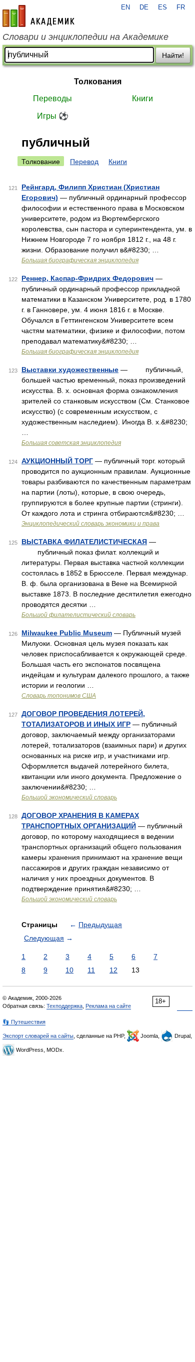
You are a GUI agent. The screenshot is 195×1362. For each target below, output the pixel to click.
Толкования (98, 81)
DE (144, 7)
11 (91, 970)
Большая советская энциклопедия (71, 442)
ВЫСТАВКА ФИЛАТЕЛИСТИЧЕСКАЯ (84, 542)
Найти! (173, 55)
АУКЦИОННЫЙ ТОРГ (57, 461)
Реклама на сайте (108, 1006)
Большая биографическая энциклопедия (80, 260)
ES (162, 7)
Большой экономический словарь (69, 797)
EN (125, 7)
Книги (142, 98)
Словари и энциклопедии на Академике (85, 37)
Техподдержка (64, 1006)
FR (180, 7)
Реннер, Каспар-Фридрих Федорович (88, 278)
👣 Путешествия (24, 1022)
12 (114, 970)
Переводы (52, 98)
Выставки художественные (70, 370)
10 (70, 970)
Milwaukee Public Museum (67, 633)
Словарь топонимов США (59, 695)
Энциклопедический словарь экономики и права (91, 523)
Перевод (84, 162)
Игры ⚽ (52, 116)
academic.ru (38, 16)
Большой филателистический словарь (79, 614)
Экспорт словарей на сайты (38, 1036)
